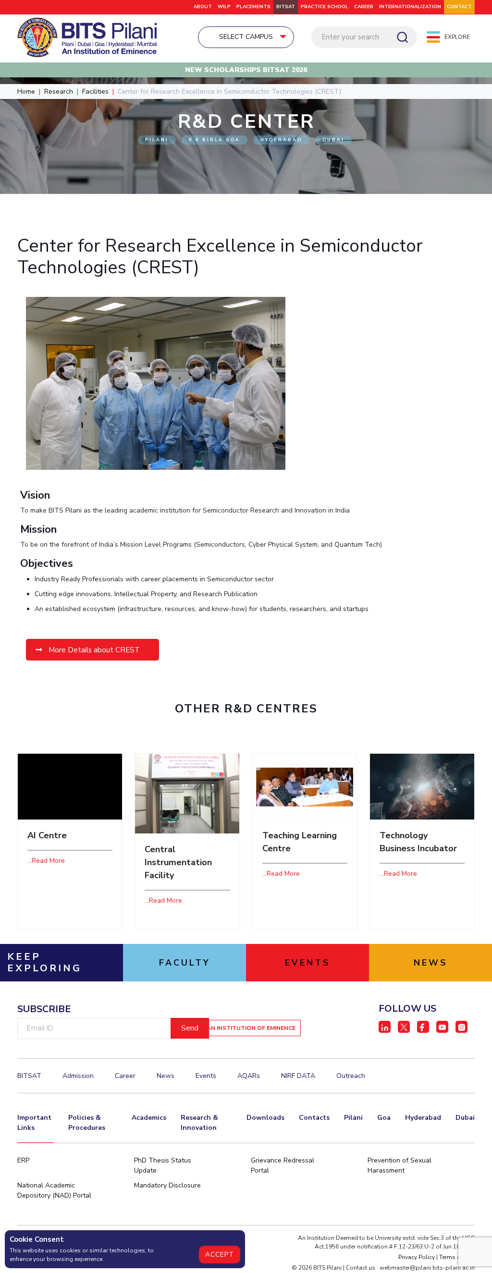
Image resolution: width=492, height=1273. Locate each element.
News (165, 1075)
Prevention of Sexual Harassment (399, 1165)
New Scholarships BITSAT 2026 (246, 69)
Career (363, 6)
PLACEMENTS (253, 6)
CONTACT (459, 6)
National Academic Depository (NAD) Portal (54, 1190)
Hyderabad (423, 1117)
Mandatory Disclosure (167, 1185)
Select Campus (246, 36)
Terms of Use (457, 1257)
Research (58, 91)
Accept (219, 1254)
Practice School (324, 6)
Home (26, 91)
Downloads (265, 1117)
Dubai (465, 1117)
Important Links (34, 1122)
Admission (78, 1075)
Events (206, 1075)
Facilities (95, 91)
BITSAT (285, 6)
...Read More (46, 860)
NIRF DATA (298, 1075)
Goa (384, 1117)
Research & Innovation (199, 1122)
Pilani (353, 1117)
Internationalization (410, 6)
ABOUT (203, 6)
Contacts (314, 1117)
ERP (23, 1160)
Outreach (350, 1075)
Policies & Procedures (86, 1122)
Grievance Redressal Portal (282, 1165)
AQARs (248, 1075)
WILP (224, 6)
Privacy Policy (416, 1257)
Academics (149, 1117)
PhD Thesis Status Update (162, 1165)
